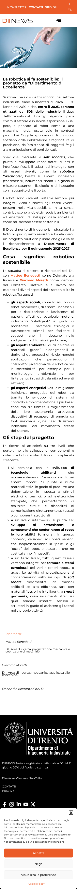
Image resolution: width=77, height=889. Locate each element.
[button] (71, 813)
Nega (38, 864)
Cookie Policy (36, 883)
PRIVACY (8, 790)
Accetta (38, 853)
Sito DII (50, 7)
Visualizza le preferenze (38, 875)
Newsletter (16, 7)
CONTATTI (9, 786)
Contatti (36, 7)
